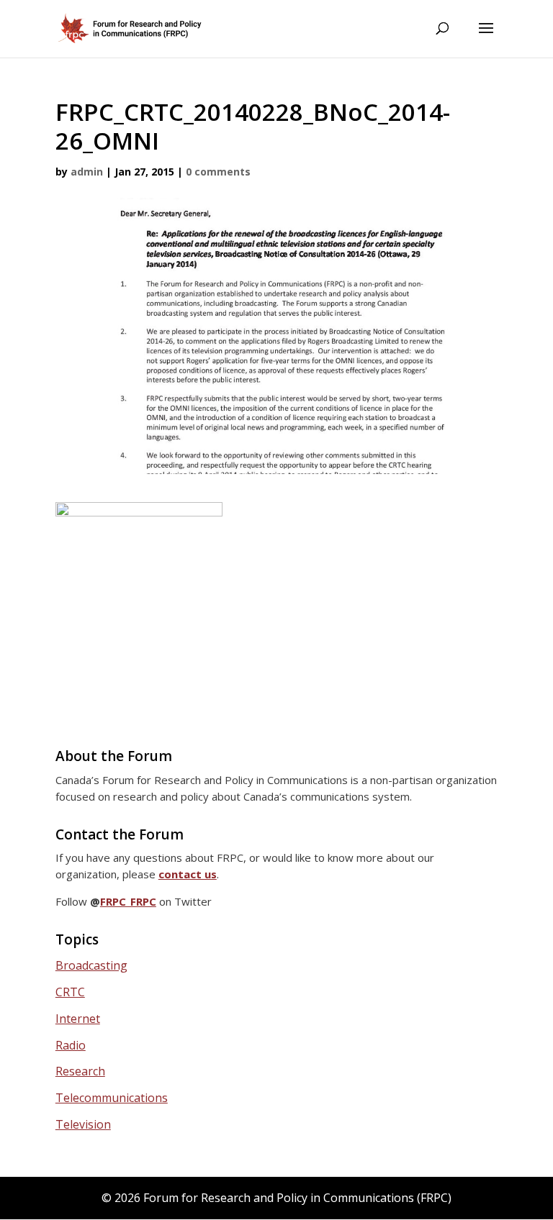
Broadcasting (91, 965)
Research (80, 1071)
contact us (187, 874)
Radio (70, 1045)
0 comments (218, 171)
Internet (77, 1018)
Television (83, 1124)
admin (87, 171)
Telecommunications (111, 1098)
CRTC (70, 992)
